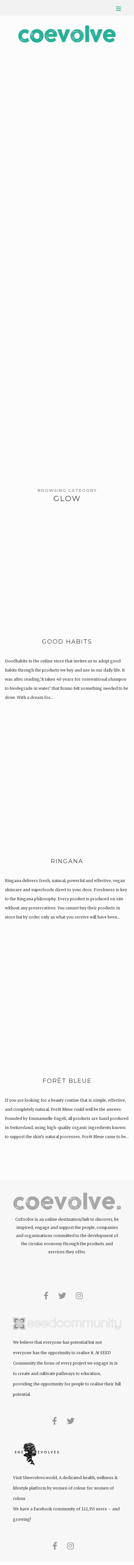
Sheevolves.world (40, 1477)
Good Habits (67, 641)
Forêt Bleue (67, 1080)
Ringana (67, 861)
